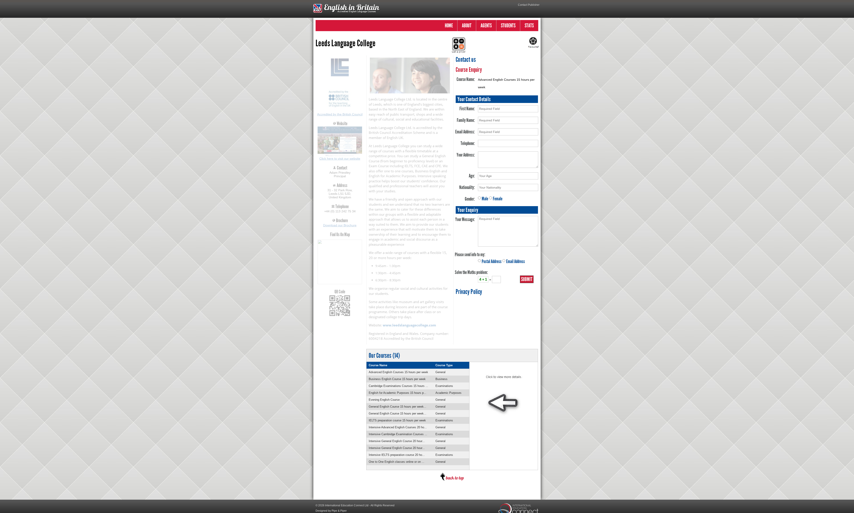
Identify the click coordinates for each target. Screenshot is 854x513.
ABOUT (466, 25)
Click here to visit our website (339, 158)
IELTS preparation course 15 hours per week (397, 420)
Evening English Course (384, 399)
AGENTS (486, 25)
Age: (472, 176)
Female (497, 199)
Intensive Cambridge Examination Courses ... (398, 434)
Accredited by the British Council (340, 114)
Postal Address (492, 261)
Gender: (470, 199)
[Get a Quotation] (457, 42)
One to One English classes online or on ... (396, 461)
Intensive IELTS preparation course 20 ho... (397, 455)
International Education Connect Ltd (347, 505)
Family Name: (466, 120)
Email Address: (465, 132)
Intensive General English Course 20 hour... (397, 441)
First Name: (467, 109)
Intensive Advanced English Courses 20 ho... (398, 427)
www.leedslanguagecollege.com (409, 325)
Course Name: (466, 79)
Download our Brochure (340, 225)
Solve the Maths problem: (471, 272)
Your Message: (465, 219)
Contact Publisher (529, 4)
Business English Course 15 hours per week (397, 379)
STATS (529, 25)
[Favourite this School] (532, 42)
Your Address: (466, 155)
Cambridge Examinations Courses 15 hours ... (398, 386)
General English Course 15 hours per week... (397, 406)
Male (485, 199)
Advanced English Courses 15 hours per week (398, 372)
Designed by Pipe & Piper (331, 510)
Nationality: (467, 187)
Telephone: (468, 143)
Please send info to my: (470, 254)
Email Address (515, 261)
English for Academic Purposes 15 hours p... (397, 392)
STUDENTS (508, 25)
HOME (449, 25)
